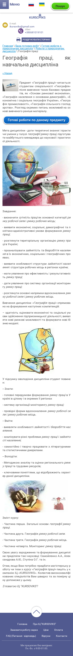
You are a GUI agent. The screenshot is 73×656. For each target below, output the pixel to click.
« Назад (7, 73)
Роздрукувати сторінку (36, 39)
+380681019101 (34, 31)
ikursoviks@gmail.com (22, 26)
